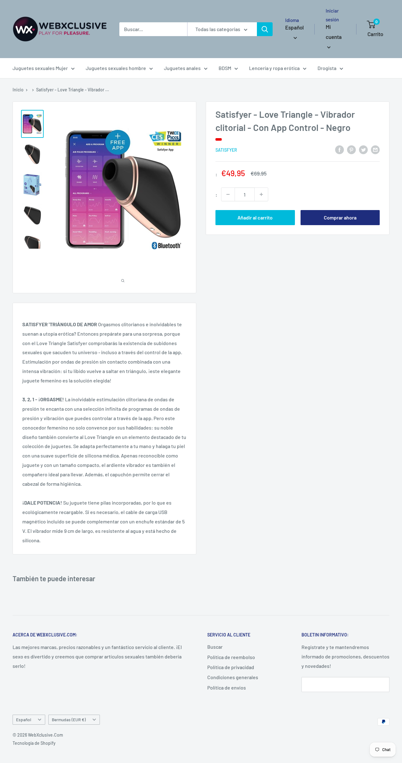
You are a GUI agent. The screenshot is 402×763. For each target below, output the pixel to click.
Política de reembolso (231, 657)
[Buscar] (265, 29)
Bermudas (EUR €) (69, 719)
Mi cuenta (334, 32)
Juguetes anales (182, 68)
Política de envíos (226, 687)
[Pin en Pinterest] (351, 149)
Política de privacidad (230, 667)
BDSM (225, 68)
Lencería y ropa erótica (274, 68)
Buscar (215, 647)
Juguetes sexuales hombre (116, 68)
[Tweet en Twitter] (363, 149)
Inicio (18, 89)
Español (23, 719)
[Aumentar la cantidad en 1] (261, 194)
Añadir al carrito (255, 217)
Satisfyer (226, 149)
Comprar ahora (340, 217)
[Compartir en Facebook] (339, 149)
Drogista (327, 68)
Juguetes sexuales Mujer (40, 68)
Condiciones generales (232, 677)
